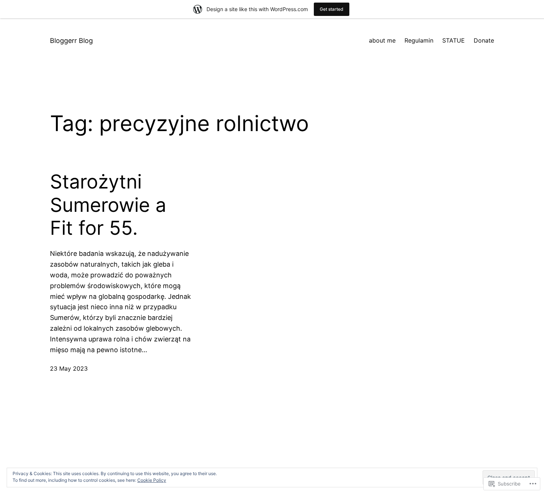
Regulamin (418, 40)
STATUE (453, 40)
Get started (331, 9)
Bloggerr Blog (71, 40)
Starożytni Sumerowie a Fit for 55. (108, 205)
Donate (484, 40)
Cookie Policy (151, 480)
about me (382, 40)
